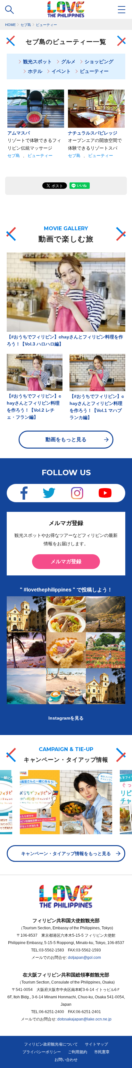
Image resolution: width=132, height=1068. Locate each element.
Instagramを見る (66, 718)
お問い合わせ (66, 1059)
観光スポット (37, 61)
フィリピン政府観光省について (51, 1044)
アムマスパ (18, 133)
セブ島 (13, 155)
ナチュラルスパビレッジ (92, 133)
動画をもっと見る (66, 439)
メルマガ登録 (66, 561)
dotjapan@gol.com (84, 957)
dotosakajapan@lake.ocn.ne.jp (84, 1019)
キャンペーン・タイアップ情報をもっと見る (66, 853)
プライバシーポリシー (41, 1052)
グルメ (68, 61)
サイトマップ (96, 1044)
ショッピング (99, 61)
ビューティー (94, 71)
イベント (61, 71)
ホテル (35, 71)
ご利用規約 (77, 1052)
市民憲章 (102, 1052)
